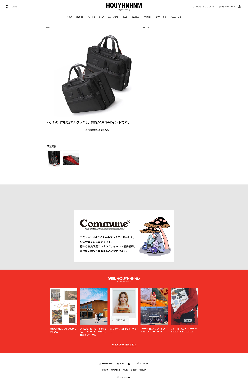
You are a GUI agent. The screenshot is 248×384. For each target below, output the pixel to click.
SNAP (125, 17)
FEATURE (79, 17)
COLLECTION (113, 17)
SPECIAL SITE (161, 17)
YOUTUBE (147, 17)
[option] (63, 312)
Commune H (175, 17)
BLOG (101, 17)
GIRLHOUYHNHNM (124, 344)
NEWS (69, 17)
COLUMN (91, 17)
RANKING (136, 17)
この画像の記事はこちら (97, 130)
